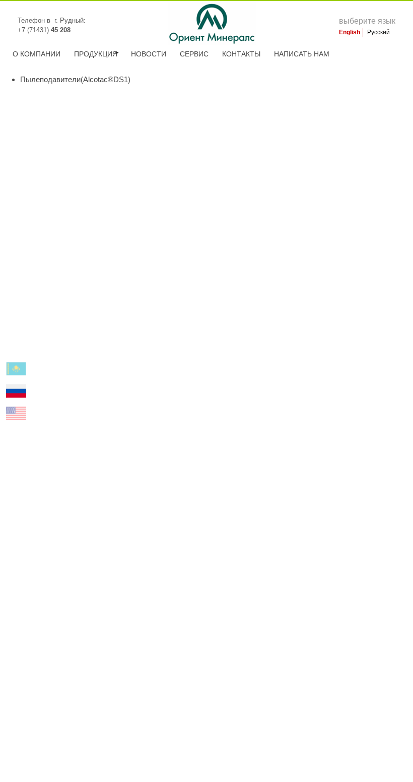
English (349, 32)
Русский (378, 32)
